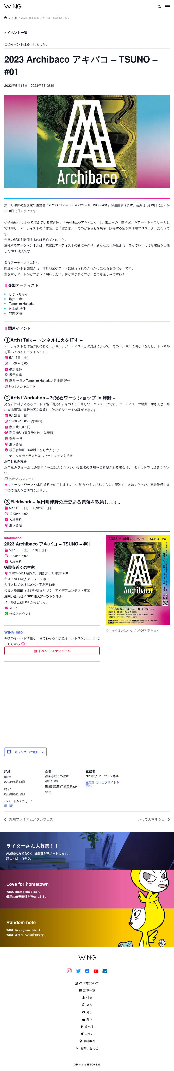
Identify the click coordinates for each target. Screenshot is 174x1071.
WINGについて (88, 983)
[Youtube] (96, 970)
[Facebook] (87, 970)
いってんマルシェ (152, 819)
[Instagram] (69, 970)
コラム (89, 1033)
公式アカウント (20, 613)
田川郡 (8, 805)
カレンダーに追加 (26, 752)
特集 (89, 997)
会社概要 (89, 1041)
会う (89, 1004)
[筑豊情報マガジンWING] (12, 6)
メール (14, 607)
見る (89, 1012)
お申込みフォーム (22, 478)
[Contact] (104, 970)
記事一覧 (89, 990)
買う (89, 1019)
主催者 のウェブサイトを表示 (102, 783)
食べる (89, 1026)
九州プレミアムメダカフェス (30, 819)
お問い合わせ (89, 1048)
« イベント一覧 (15, 32)
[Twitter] (78, 970)
